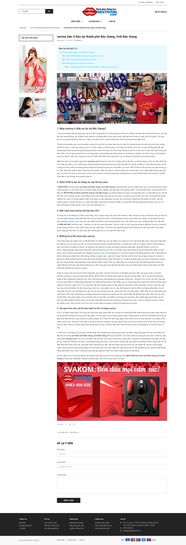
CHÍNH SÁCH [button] (99, 519)
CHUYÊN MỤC (72, 540)
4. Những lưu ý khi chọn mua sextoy (79, 63)
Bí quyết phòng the (25, 525)
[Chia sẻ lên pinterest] (73, 424)
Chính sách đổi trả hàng (103, 525)
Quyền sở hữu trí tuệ (77, 528)
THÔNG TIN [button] (23, 519)
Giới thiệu (22, 523)
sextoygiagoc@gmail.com (132, 531)
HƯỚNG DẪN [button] (74, 519)
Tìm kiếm (22, 528)
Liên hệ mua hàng (50, 523)
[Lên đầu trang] (181, 539)
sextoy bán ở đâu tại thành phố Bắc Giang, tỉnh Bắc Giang (97, 36)
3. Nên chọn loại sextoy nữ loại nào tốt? (81, 60)
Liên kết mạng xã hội (51, 528)
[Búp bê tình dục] (36, 107)
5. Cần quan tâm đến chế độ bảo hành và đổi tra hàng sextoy (93, 67)
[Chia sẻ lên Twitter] (69, 424)
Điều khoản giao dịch (77, 525)
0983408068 (148, 2)
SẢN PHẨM (60, 540)
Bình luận (69, 500)
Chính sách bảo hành (102, 528)
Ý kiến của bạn (61, 475)
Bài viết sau (74, 432)
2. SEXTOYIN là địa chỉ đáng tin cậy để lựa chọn (84, 56)
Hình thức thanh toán (51, 525)
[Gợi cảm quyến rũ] (36, 69)
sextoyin (36, 540)
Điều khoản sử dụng (77, 523)
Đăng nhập (160, 2)
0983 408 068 (128, 528)
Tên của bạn (61, 449)
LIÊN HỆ (123, 519)
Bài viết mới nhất (30, 38)
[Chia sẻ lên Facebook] (65, 424)
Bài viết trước (63, 432)
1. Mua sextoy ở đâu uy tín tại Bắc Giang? (77, 52)
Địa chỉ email (61, 462)
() (162, 12)
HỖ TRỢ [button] (47, 519)
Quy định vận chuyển (102, 523)
